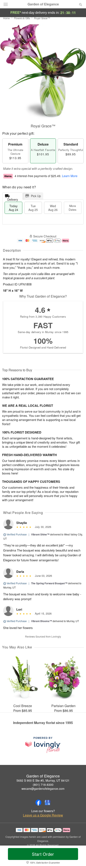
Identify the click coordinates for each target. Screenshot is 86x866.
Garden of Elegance (43, 4)
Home (6, 18)
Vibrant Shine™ (40, 534)
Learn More (69, 176)
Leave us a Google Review (43, 815)
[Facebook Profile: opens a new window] (38, 802)
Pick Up (36, 196)
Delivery (12, 198)
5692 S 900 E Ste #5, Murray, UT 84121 (43, 780)
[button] (77, 856)
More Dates (72, 208)
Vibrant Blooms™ (41, 621)
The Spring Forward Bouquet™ (49, 583)
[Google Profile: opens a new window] (48, 802)
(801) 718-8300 (43, 784)
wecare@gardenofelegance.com (43, 788)
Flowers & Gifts (22, 18)
